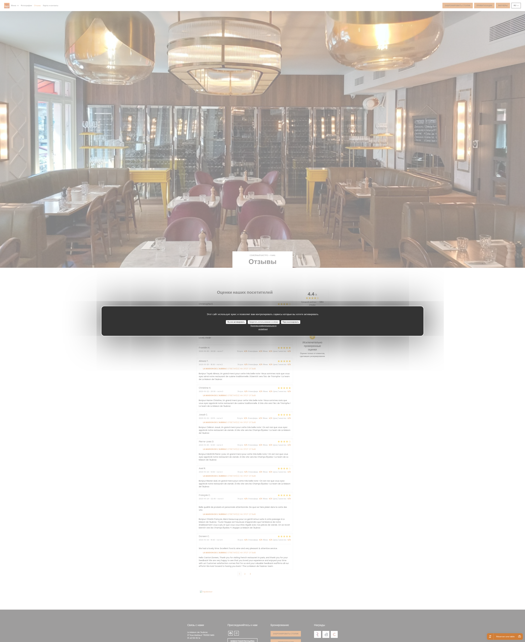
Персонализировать (290, 322)
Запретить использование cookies (263, 322)
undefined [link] (263, 329)
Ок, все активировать (236, 322)
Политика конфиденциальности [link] (263, 325)
